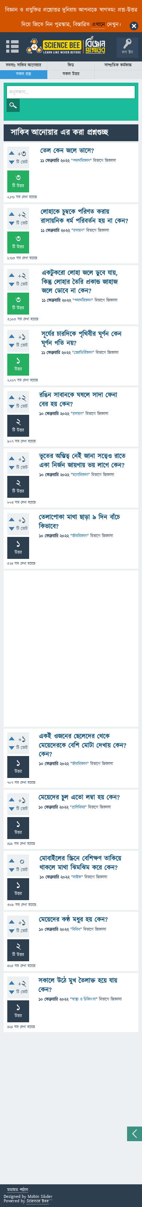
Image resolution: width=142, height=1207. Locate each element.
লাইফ (77, 877)
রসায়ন (78, 231)
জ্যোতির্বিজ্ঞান (83, 353)
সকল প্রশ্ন (23, 74)
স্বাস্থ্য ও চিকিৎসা (84, 999)
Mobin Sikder (40, 1196)
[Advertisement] (71, 648)
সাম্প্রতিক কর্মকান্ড (118, 65)
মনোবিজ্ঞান (80, 475)
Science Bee (38, 1201)
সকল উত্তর (71, 74)
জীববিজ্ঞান (79, 536)
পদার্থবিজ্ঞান (81, 161)
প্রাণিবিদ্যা (78, 807)
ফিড (71, 65)
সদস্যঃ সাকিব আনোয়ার (23, 65)
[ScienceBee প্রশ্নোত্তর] (65, 45)
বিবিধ (76, 929)
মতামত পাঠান (17, 1190)
